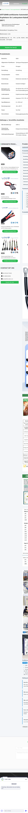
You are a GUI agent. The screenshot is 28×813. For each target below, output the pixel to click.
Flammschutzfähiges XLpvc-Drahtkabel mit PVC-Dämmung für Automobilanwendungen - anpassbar (10, 228)
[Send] (26, 810)
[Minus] (26, 779)
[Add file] (2, 810)
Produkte (24, 3)
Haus (3, 9)
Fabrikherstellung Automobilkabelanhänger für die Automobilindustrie (8, 198)
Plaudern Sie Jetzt (10, 47)
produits (7, 9)
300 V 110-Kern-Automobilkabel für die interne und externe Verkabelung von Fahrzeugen (10, 169)
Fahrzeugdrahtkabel (15, 9)
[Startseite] (5, 3)
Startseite (16, 3)
